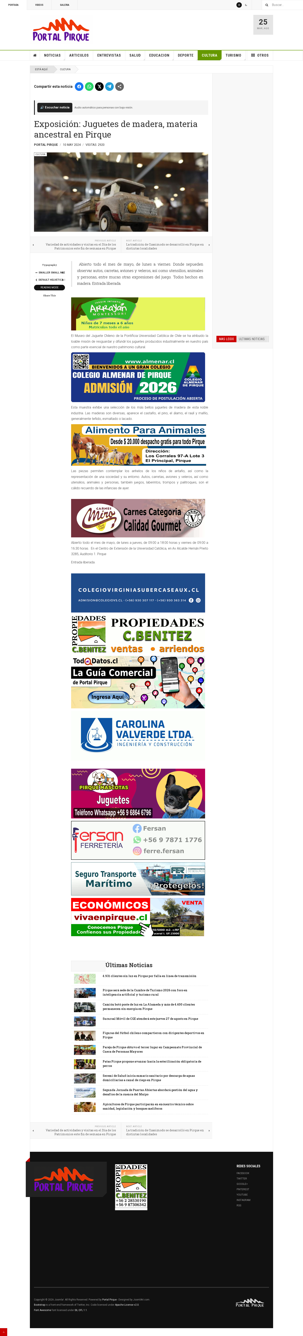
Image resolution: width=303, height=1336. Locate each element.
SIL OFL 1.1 (81, 1310)
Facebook (243, 1173)
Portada (13, 5)
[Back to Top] (3, 1332)
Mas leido (226, 339)
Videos (39, 5)
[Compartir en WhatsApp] (89, 86)
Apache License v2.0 (127, 1304)
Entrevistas (109, 55)
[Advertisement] (242, 140)
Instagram (243, 1200)
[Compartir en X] (99, 86)
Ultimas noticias (252, 339)
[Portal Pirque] (61, 29)
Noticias (52, 55)
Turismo (233, 55)
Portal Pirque (109, 1299)
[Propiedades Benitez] (131, 1186)
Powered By (250, 1303)
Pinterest (243, 1189)
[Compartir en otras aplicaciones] (119, 86)
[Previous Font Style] (36, 280)
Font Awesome (42, 1310)
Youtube (242, 1194)
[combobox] (282, 5)
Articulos (79, 55)
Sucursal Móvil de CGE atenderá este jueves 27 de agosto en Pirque (150, 1019)
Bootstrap (39, 1304)
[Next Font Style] (62, 280)
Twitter (242, 1178)
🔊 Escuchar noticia (54, 107)
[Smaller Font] (36, 272)
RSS (239, 1205)
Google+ (242, 1184)
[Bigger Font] (62, 272)
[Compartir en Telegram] (109, 86)
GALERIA (64, 5)
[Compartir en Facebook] (79, 86)
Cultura (209, 55)
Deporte (186, 55)
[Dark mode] (246, 5)
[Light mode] (239, 5)
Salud (135, 55)
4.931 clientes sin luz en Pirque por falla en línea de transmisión (149, 976)
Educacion (159, 55)
